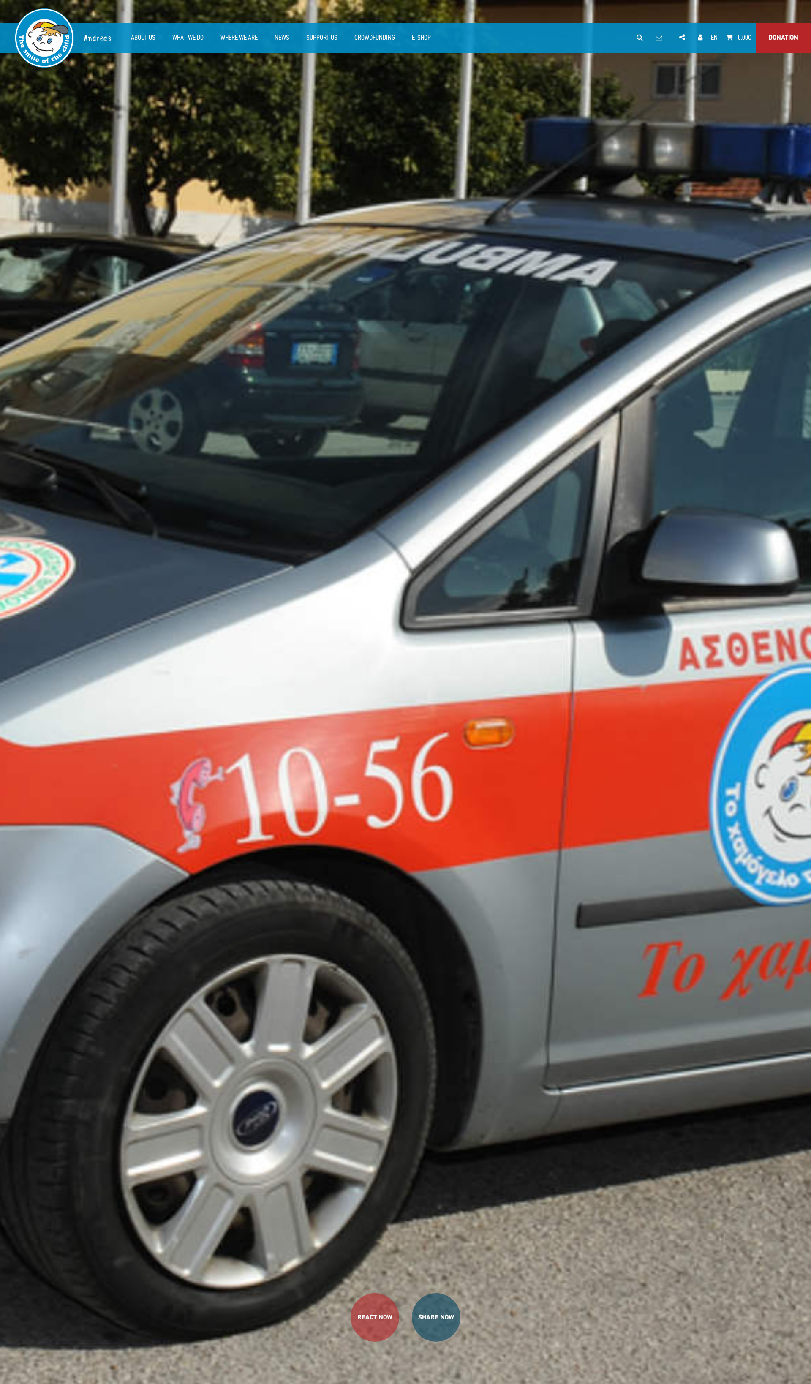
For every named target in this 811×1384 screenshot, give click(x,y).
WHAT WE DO (188, 38)
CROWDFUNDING (374, 38)
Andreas (98, 38)
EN (714, 38)
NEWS (282, 38)
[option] (405, 692)
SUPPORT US (321, 38)
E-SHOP (421, 38)
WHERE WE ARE (239, 38)
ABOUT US (143, 38)
